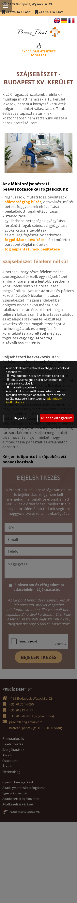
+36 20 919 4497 (51, 12)
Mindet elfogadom (56, 418)
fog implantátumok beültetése (32, 249)
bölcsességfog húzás (23, 201)
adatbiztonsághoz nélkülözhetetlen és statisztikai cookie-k (34, 381)
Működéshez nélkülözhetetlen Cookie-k (37, 376)
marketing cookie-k (23, 387)
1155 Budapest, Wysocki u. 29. (30, 4)
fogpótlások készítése (24, 239)
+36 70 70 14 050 (18, 12)
